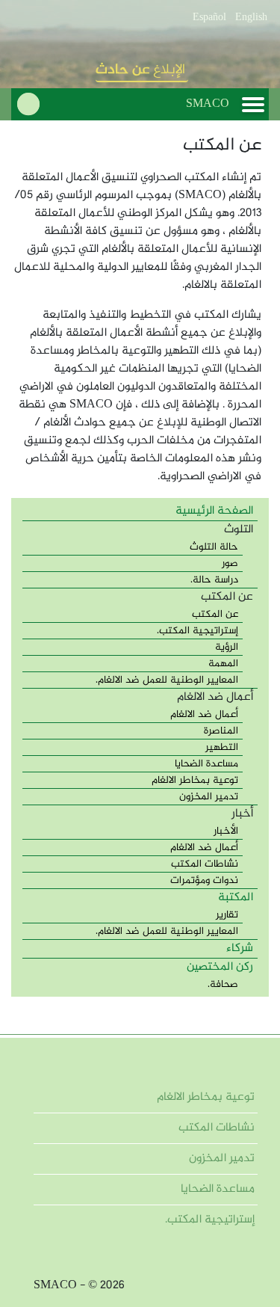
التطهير (221, 747)
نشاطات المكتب (204, 864)
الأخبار (226, 831)
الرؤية (226, 647)
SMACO (207, 104)
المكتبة (235, 898)
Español (209, 17)
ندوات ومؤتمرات (204, 880)
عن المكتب (215, 614)
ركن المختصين (220, 967)
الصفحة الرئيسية (214, 511)
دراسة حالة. (214, 579)
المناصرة (221, 730)
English (251, 17)
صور (230, 563)
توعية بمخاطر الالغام (195, 780)
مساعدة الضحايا (206, 763)
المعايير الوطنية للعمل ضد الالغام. (167, 680)
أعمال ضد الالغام (204, 714)
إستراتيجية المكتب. (197, 630)
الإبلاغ (140, 70)
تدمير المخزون (208, 796)
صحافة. (223, 984)
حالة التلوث (214, 547)
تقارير (227, 914)
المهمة (223, 663)
